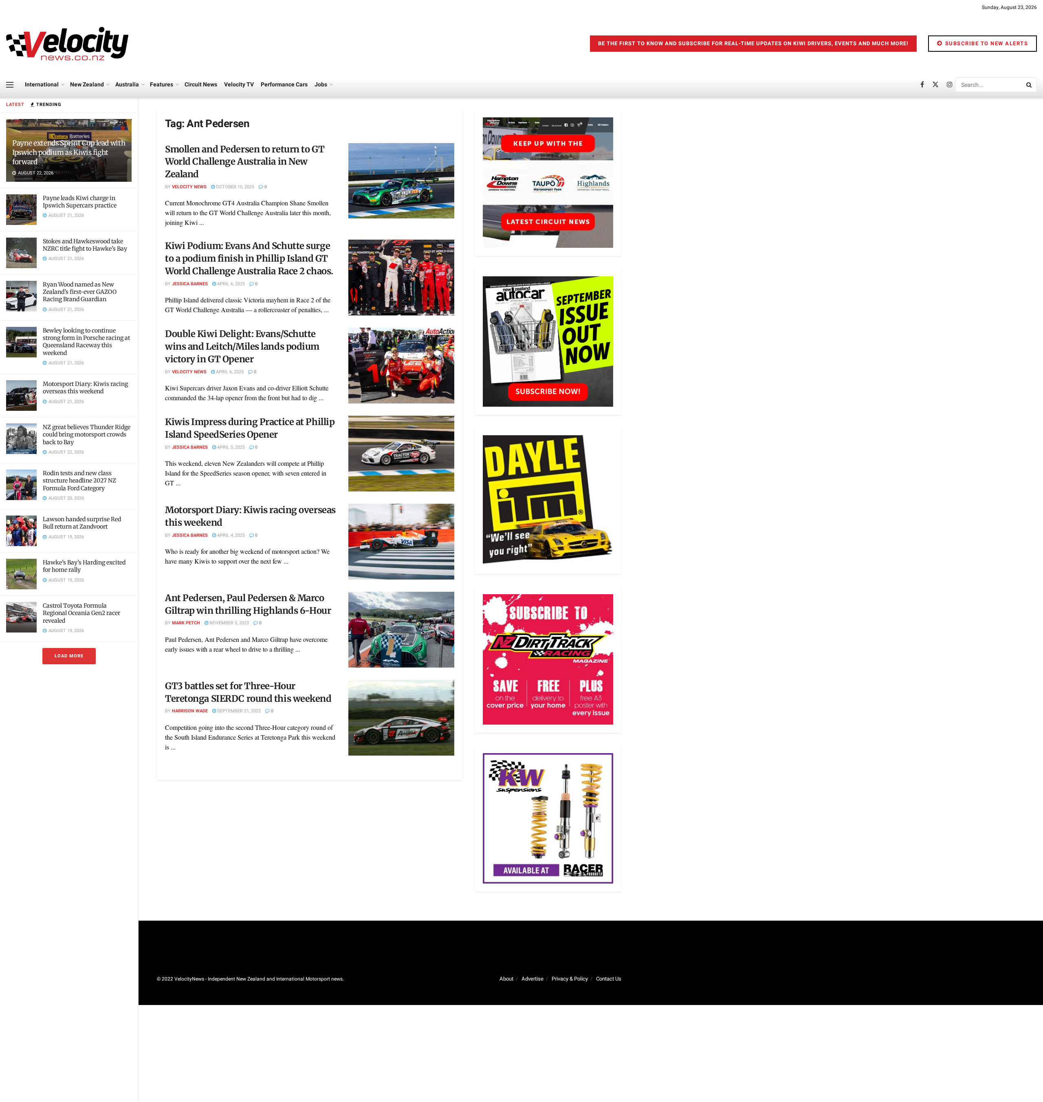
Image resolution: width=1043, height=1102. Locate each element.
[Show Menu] (9, 85)
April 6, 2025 (230, 283)
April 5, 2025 (230, 447)
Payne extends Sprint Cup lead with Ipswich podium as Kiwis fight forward (68, 152)
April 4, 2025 (230, 535)
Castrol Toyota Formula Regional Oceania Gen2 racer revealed (81, 613)
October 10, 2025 (234, 186)
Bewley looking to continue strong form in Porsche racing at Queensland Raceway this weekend (86, 342)
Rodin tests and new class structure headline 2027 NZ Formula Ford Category (79, 480)
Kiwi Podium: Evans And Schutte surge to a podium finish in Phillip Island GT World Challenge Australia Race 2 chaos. (249, 258)
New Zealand (87, 84)
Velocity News (189, 186)
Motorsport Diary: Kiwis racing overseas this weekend (85, 387)
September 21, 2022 (238, 710)
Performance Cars (284, 84)
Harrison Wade (190, 710)
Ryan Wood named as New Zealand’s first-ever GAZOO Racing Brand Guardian (80, 292)
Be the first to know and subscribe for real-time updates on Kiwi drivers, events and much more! (753, 43)
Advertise (533, 979)
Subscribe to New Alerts (985, 43)
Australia (127, 84)
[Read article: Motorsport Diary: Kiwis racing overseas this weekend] (401, 542)
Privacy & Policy (570, 979)
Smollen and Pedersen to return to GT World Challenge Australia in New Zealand (244, 161)
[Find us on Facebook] (922, 84)
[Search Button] (1029, 84)
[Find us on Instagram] (950, 84)
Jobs (321, 84)
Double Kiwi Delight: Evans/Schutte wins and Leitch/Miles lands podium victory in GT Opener (242, 346)
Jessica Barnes (190, 283)
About (506, 979)
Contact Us (608, 979)
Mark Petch (186, 622)
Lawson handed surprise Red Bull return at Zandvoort (82, 523)
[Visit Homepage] (67, 43)
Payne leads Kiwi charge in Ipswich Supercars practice (80, 201)
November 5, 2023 (228, 622)
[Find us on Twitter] (935, 84)
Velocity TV (239, 84)
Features (161, 84)
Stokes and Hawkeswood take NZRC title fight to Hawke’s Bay (85, 245)
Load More (69, 655)
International (42, 84)
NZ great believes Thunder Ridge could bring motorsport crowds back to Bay (86, 434)
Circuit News (201, 84)
